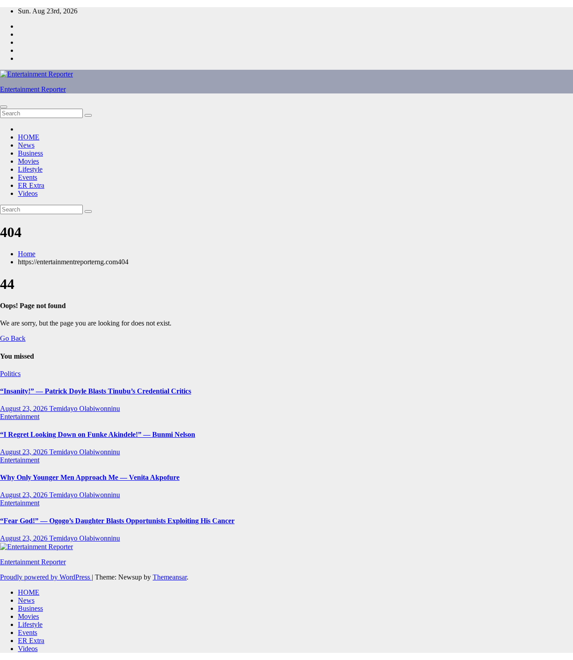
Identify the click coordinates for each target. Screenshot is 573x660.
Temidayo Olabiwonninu (84, 408)
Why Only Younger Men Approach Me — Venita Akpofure (90, 477)
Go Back (13, 338)
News (26, 145)
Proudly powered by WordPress (46, 577)
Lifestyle (30, 169)
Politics (10, 373)
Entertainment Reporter (33, 89)
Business (30, 153)
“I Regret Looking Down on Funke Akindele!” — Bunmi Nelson (97, 434)
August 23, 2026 (24, 408)
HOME (28, 137)
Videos (28, 193)
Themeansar (170, 577)
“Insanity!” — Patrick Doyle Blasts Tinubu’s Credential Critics (95, 391)
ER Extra (31, 185)
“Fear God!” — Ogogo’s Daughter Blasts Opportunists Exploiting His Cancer (117, 521)
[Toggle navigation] (3, 107)
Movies (28, 161)
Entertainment (19, 416)
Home (26, 254)
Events (27, 177)
